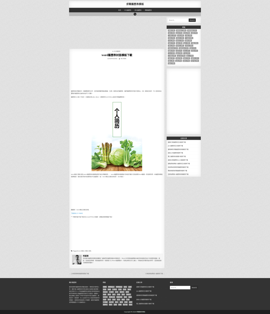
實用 (171, 38)
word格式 (81, 251)
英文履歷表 (138, 10)
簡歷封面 (172, 48)
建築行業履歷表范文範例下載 (177, 142)
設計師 (181, 56)
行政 (187, 53)
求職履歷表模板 (135, 4)
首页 (119, 10)
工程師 (189, 38)
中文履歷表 (127, 10)
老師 (179, 51)
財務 (179, 58)
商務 (194, 33)
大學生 (172, 36)
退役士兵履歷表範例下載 (175, 153)
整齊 (179, 43)
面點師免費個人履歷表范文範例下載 (179, 163)
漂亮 (171, 46)
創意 (179, 33)
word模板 (192, 31)
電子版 (194, 61)
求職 (195, 43)
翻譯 (171, 51)
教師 (171, 43)
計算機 (172, 56)
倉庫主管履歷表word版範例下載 (178, 160)
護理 (171, 58)
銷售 (186, 61)
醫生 (171, 61)
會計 (187, 43)
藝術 (179, 53)
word (171, 31)
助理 (186, 33)
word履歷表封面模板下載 (117, 55)
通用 (187, 58)
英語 (194, 51)
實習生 (180, 38)
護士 (190, 56)
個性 (171, 33)
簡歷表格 (183, 48)
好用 (181, 36)
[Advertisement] (117, 32)
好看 (188, 36)
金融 (178, 61)
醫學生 (194, 58)
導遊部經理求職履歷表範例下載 (177, 170)
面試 (171, 63)
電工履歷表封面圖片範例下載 (177, 156)
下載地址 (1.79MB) (77, 213)
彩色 (171, 41)
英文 (187, 51)
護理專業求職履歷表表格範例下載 (178, 149)
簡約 (193, 48)
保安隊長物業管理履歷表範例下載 (178, 167)
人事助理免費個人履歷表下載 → (155, 273)
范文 (171, 53)
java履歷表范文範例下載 (175, 146)
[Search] (135, 14)
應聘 (188, 41)
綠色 (89, 251)
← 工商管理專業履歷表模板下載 (79, 273)
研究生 (189, 46)
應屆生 (179, 41)
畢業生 (180, 46)
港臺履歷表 (148, 10)
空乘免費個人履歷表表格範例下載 (178, 174)
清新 (86, 251)
